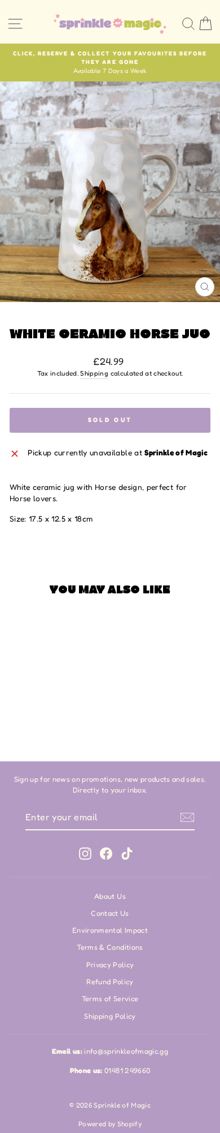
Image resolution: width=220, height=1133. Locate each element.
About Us (110, 896)
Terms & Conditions (110, 947)
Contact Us (110, 913)
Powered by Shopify (110, 1123)
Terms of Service (110, 998)
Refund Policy (110, 981)
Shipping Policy (109, 1016)
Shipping (94, 373)
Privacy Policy (110, 964)
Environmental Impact (110, 930)
